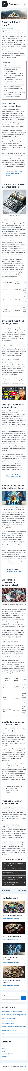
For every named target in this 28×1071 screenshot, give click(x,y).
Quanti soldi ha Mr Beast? (12, 936)
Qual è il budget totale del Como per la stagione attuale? (13, 864)
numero (14, 524)
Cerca (3, 995)
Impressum (23, 1066)
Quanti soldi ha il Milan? (8, 1021)
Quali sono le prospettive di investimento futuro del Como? (11, 873)
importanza (5, 229)
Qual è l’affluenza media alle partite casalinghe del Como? (12, 883)
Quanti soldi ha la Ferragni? (9, 1018)
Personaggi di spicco (8, 918)
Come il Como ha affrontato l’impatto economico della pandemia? (13, 878)
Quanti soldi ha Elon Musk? (12, 915)
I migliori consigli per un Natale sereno (12, 1011)
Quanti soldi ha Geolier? (8, 1023)
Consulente (5, 1046)
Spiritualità (4, 1056)
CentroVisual (14, 4)
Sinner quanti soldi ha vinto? (9, 1030)
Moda (3, 1051)
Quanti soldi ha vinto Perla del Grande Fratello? (14, 1033)
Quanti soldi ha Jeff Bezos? (14, 571)
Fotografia (4, 1048)
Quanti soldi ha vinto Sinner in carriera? (14, 173)
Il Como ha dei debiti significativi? (12, 869)
